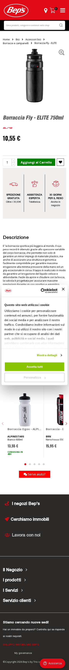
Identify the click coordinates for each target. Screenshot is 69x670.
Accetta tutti (34, 366)
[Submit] (61, 25)
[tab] (34, 570)
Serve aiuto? (36, 474)
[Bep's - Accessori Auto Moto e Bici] (16, 10)
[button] (46, 10)
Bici (18, 39)
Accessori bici (33, 39)
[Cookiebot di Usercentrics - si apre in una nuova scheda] (43, 290)
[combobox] (34, 25)
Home (6, 39)
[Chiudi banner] (63, 291)
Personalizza (32, 377)
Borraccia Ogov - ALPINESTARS (24, 429)
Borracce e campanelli (16, 43)
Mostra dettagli (47, 355)
